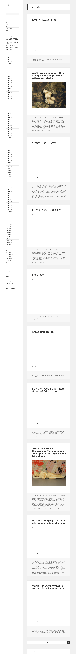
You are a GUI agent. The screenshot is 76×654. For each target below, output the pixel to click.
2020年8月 (8, 197)
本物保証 (60, 433)
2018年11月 (8, 240)
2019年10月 (8, 217)
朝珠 (56, 318)
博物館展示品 (51, 58)
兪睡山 (34, 632)
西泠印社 (47, 434)
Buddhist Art (34, 60)
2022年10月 (8, 143)
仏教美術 (64, 58)
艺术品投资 (51, 125)
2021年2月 (8, 185)
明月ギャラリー (9, 281)
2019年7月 (8, 224)
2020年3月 (8, 207)
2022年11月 (8, 141)
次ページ (68, 642)
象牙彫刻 (63, 186)
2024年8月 (8, 98)
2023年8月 (8, 123)
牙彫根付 (53, 120)
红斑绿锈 (61, 59)
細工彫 (45, 125)
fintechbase (9, 43)
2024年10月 (8, 94)
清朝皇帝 (59, 318)
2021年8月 (8, 172)
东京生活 (7, 269)
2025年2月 (8, 86)
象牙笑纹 (37, 127)
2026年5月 (8, 57)
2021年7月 (8, 174)
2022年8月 (8, 148)
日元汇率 (41, 124)
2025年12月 (8, 65)
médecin (38, 120)
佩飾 (64, 126)
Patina (61, 126)
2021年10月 (8, 168)
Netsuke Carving (39, 126)
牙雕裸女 (34, 120)
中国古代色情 (34, 130)
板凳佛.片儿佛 (48, 59)
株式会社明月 (8, 252)
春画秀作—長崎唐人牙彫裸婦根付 (47, 210)
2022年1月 (8, 162)
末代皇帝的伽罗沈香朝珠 (43, 332)
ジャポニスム (62, 191)
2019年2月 (8, 234)
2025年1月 (8, 88)
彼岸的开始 (8, 22)
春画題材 (42, 128)
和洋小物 (8, 258)
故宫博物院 (52, 434)
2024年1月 (8, 113)
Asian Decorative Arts (59, 124)
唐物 (55, 58)
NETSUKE (57, 120)
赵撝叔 (44, 434)
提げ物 (46, 120)
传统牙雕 (38, 130)
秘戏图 (54, 121)
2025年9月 (8, 72)
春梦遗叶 (52, 119)
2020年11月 (8, 191)
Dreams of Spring (44, 122)
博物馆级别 (59, 128)
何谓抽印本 (8, 45)
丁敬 (55, 632)
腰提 (38, 124)
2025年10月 (8, 69)
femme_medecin (35, 128)
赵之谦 (41, 434)
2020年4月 (8, 205)
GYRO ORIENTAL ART (52, 122)
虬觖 (40, 498)
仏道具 (42, 318)
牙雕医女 (33, 498)
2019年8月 (8, 222)
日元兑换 (37, 125)
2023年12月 (8, 115)
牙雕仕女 (63, 128)
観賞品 (35, 124)
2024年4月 (8, 106)
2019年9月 (8, 220)
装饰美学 (55, 125)
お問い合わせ (8, 279)
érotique (33, 121)
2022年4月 (8, 156)
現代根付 (44, 503)
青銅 (37, 59)
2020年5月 (8, 203)
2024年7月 (8, 100)
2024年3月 (8, 109)
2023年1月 (8, 137)
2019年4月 (8, 230)
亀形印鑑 (37, 632)
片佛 (52, 59)
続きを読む (35, 50)
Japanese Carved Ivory (36, 122)
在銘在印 (56, 433)
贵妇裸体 (42, 130)
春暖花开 (7, 30)
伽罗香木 (51, 318)
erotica (61, 120)
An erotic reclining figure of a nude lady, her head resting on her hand (49, 521)
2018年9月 (8, 244)
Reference (34, 126)
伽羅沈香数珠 (38, 274)
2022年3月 (8, 158)
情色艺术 (33, 119)
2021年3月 (8, 183)
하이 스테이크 (14, 47)
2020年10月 (8, 193)
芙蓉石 (50, 433)
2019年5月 (8, 228)
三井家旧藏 (56, 434)
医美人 (37, 508)
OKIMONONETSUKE (60, 122)
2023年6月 (8, 127)
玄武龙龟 (35, 634)
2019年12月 (8, 213)
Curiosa (56, 119)
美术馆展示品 (54, 128)
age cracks (58, 126)
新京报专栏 (8, 271)
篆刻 (63, 433)
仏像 (61, 58)
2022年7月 (8, 150)
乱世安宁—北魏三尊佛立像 (44, 20)
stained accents (52, 126)
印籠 (44, 120)
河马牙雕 (60, 497)
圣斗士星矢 (9, 254)
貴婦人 (47, 125)
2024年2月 (8, 111)
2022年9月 (8, 146)
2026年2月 (8, 61)
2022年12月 (8, 139)
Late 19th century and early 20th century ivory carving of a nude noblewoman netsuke (48, 75)
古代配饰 (59, 125)
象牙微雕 (39, 121)
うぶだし (62, 190)
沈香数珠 (35, 318)
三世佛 (44, 59)
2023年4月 (8, 131)
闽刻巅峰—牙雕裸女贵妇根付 (45, 142)
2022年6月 (8, 152)
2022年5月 (8, 154)
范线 (54, 59)
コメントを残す (41, 60)
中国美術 (58, 58)
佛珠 (48, 318)
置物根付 (62, 500)
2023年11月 (8, 117)
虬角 (42, 505)
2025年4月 (8, 82)
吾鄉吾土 (7, 264)
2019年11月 (8, 215)
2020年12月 (8, 189)
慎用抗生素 (8, 49)
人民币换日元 (51, 124)
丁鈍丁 (53, 632)
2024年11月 (8, 92)
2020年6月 (8, 201)
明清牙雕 (49, 119)
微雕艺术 (49, 128)
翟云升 (47, 632)
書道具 (40, 632)
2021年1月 (8, 187)
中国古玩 (61, 316)
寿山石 (57, 431)
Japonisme (41, 125)
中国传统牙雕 (53, 506)
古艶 (34, 127)
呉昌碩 (35, 434)
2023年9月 (8, 121)
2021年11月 (8, 166)
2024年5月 (8, 104)
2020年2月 (8, 209)
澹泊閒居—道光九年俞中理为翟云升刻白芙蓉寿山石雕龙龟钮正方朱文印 (48, 587)
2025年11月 (8, 67)
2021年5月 (8, 178)
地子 (58, 59)
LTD (63, 121)
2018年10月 (8, 242)
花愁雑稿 (7, 266)
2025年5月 (8, 80)
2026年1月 (8, 63)
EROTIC (42, 119)
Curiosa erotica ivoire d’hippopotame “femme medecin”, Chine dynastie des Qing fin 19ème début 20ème (49, 452)
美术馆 (60, 432)
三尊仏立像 (40, 59)
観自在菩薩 (34, 59)
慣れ (32, 127)
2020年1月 (8, 211)
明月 (7, 5)
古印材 (44, 433)
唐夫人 (49, 506)
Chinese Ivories (48, 127)
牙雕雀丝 (41, 127)
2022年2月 (8, 160)
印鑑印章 (52, 631)
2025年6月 (8, 78)
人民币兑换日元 (46, 124)
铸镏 (56, 59)
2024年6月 (8, 102)
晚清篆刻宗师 (61, 434)
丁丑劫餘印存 (59, 632)
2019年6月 (8, 226)
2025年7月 (8, 76)
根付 (40, 119)
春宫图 (41, 120)
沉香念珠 (45, 318)
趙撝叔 (41, 433)
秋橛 (42, 498)
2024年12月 (8, 90)
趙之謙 (38, 433)
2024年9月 (8, 96)
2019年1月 (8, 236)
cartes (36, 121)
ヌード (62, 125)
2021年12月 (8, 164)
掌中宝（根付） (10, 260)
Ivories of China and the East (57, 127)
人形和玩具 (9, 256)
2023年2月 (8, 135)
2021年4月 (8, 180)
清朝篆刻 (44, 632)
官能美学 (43, 121)
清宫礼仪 (63, 318)
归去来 (7, 26)
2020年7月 (8, 199)
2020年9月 (8, 195)
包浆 (44, 127)
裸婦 (39, 128)
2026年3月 (8, 59)
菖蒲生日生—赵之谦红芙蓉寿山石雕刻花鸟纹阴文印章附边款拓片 (48, 390)
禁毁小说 (37, 119)
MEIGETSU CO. (59, 121)
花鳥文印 (53, 433)
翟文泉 (50, 632)
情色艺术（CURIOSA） (10, 262)
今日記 (7, 24)
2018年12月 (8, 238)
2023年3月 (8, 133)
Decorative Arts (46, 126)
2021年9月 (8, 170)
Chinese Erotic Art (49, 121)
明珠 (41, 58)
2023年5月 (8, 129)
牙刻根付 (49, 120)
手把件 (46, 119)
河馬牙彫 (63, 505)
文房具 (47, 433)
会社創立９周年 (9, 28)
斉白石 (38, 434)
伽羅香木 (39, 318)
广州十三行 (60, 119)
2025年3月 (8, 84)
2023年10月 (8, 119)
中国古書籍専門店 (9, 283)
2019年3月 (8, 232)
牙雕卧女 (40, 508)
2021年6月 (8, 176)
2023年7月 (8, 125)
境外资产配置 (34, 433)
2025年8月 (8, 74)
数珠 (54, 318)
